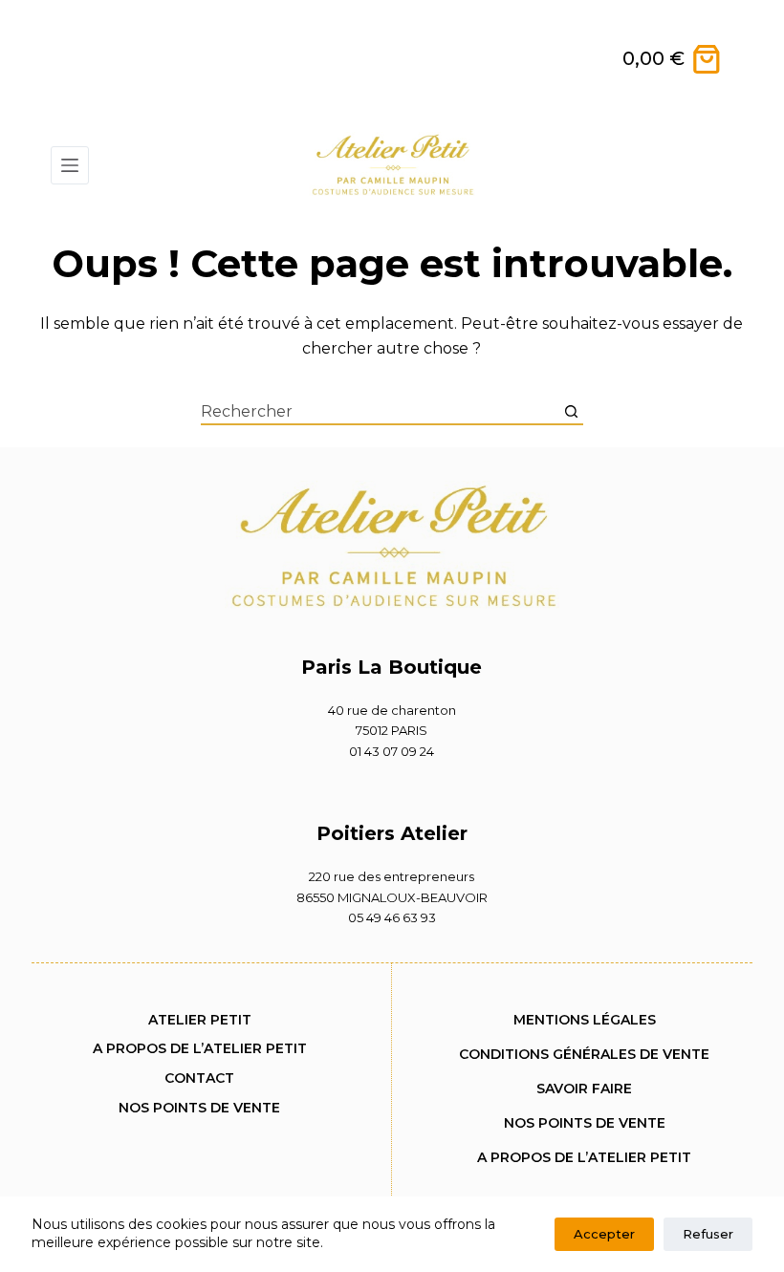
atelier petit (199, 1019)
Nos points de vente (199, 1107)
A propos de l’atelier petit (200, 1048)
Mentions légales (584, 1019)
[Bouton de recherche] (571, 411)
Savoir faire (584, 1088)
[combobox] (380, 411)
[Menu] (70, 165)
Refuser (708, 1233)
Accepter (604, 1233)
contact (199, 1078)
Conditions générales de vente (584, 1054)
